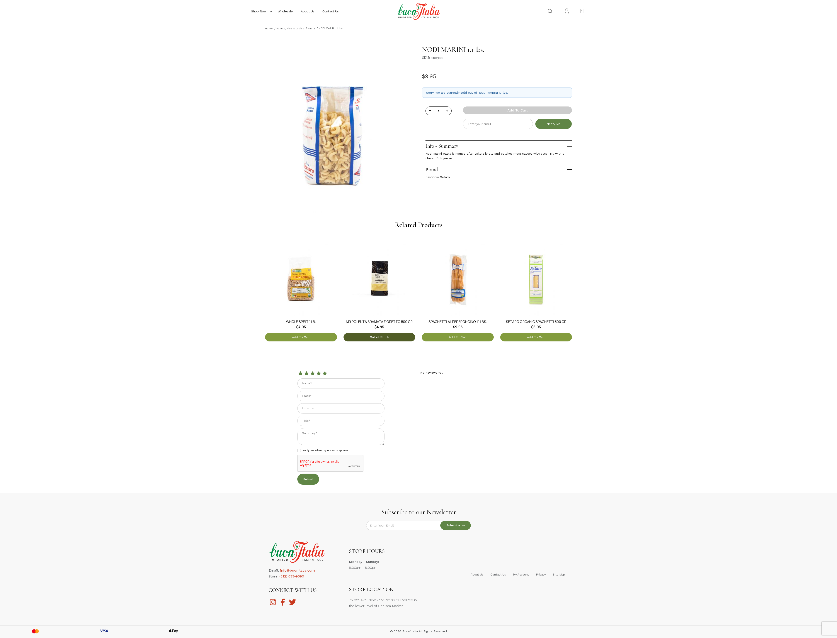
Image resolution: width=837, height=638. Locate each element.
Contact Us (330, 11)
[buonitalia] (418, 11)
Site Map (559, 574)
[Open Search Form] (549, 11)
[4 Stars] (319, 373)
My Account (521, 574)
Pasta (311, 28)
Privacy (541, 574)
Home (269, 28)
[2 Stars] (306, 373)
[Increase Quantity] (447, 111)
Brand (431, 169)
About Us (307, 11)
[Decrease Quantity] (430, 111)
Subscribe (454, 525)
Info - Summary (441, 146)
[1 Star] (300, 373)
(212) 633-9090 (291, 576)
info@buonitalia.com (297, 570)
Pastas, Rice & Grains (290, 28)
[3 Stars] (313, 373)
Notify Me (553, 124)
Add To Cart (517, 110)
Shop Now (259, 11)
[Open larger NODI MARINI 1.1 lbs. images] (332, 128)
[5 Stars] (325, 373)
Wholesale (285, 11)
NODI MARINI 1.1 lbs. (331, 28)
